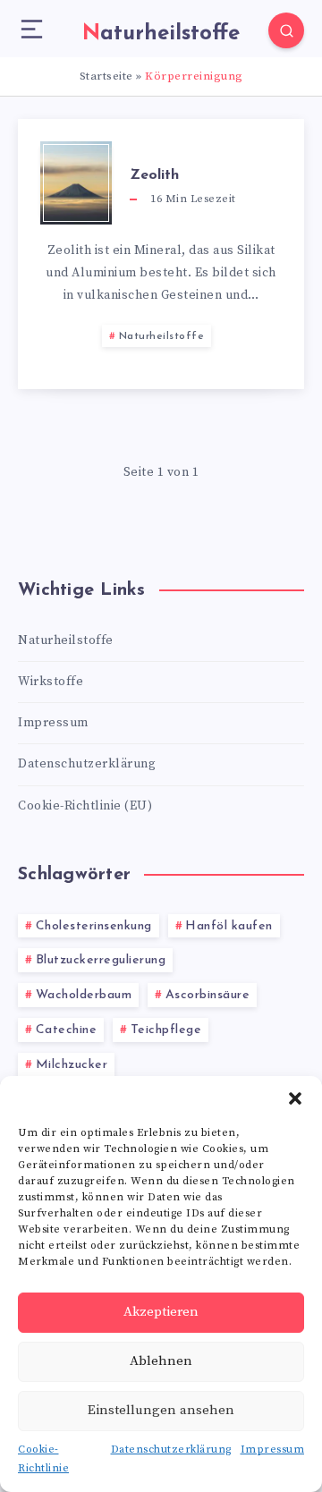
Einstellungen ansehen (161, 1410)
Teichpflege (166, 1030)
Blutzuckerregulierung (101, 960)
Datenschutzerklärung (171, 1449)
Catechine (66, 1030)
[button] (295, 1098)
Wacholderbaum (84, 995)
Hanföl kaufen (229, 926)
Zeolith (154, 175)
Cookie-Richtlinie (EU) (85, 806)
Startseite (106, 76)
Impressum (273, 1449)
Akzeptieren (161, 1311)
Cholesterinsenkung (94, 926)
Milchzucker (72, 1065)
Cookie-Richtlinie (43, 1459)
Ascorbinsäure (207, 995)
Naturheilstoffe (162, 336)
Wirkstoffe (50, 682)
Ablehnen (161, 1360)
